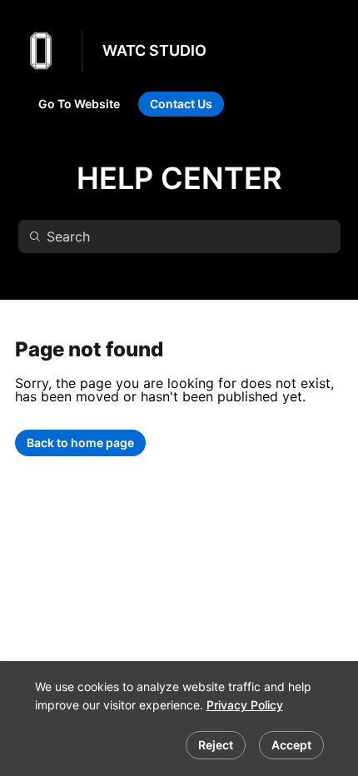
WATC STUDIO (154, 50)
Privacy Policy (244, 705)
